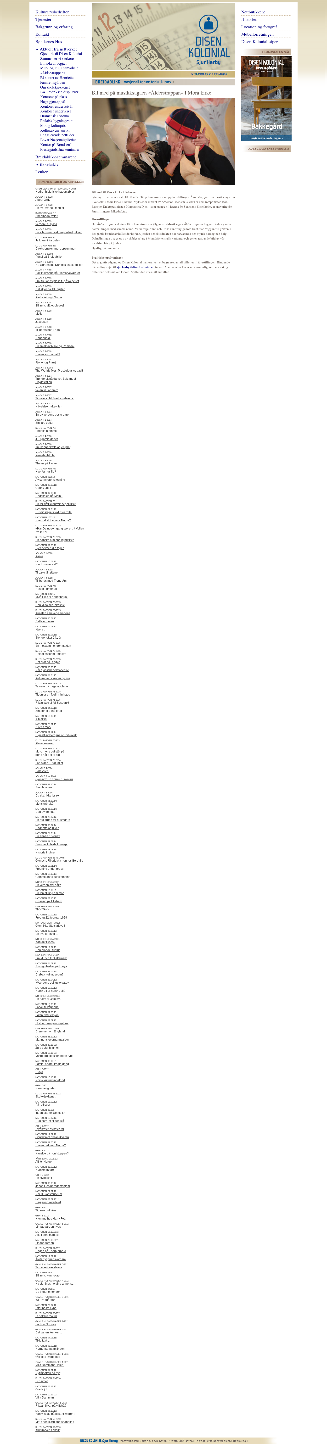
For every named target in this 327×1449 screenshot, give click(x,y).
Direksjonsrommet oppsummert (55, 248)
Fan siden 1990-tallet (49, 763)
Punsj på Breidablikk (48, 256)
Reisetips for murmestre (50, 654)
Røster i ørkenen (46, 589)
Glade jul (41, 1389)
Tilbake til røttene (46, 572)
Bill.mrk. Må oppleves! (49, 305)
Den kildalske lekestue (50, 605)
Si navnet (41, 1381)
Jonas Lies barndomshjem (52, 1186)
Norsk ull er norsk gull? (50, 990)
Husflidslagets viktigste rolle (53, 512)
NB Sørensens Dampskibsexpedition (59, 265)
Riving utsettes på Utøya (51, 966)
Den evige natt (44, 812)
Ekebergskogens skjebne (51, 1023)
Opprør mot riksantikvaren (52, 1137)
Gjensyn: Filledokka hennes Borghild (59, 860)
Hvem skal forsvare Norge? (53, 520)
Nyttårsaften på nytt (47, 1373)
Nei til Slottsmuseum (48, 1194)
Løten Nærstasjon (47, 1015)
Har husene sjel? (46, 564)
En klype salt (43, 1178)
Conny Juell (43, 488)
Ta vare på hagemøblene (51, 686)
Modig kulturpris (53, 125)
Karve (39, 556)
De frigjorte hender (47, 1291)
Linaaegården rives (48, 1226)
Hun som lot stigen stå (49, 1121)
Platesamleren (44, 743)
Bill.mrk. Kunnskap (47, 1275)
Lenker (41, 171)
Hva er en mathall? (47, 354)
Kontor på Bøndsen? (56, 144)
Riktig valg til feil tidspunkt (52, 702)
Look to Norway (45, 1324)
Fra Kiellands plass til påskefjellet (57, 281)
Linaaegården (44, 1243)
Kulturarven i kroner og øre (52, 678)
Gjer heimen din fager (49, 548)
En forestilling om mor (49, 893)
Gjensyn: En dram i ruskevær (54, 779)
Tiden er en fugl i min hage (52, 694)
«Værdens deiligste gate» (52, 982)
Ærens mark (43, 727)
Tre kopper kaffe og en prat (52, 447)
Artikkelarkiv (47, 164)
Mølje (39, 313)
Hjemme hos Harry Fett (50, 1218)
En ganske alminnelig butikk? (54, 540)
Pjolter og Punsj (45, 362)
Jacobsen (41, 321)
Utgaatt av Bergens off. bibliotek (56, 735)
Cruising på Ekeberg (48, 901)
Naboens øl (43, 338)
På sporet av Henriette (56, 77)
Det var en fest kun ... (48, 1332)
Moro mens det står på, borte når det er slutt (50, 753)
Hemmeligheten (45, 1088)
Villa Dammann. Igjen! (49, 1365)
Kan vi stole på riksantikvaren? (55, 1414)
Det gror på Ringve (47, 662)
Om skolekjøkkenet (55, 86)
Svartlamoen (43, 787)
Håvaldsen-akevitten (48, 406)
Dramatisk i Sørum (54, 115)
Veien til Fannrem (46, 390)
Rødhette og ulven (47, 828)
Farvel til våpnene (47, 1007)
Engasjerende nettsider (57, 134)
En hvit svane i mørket (49, 208)
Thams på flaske (46, 463)
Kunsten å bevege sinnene (52, 613)
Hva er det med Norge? (50, 1145)
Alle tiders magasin (47, 1235)
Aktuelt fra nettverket (58, 49)
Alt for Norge (43, 1161)
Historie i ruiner (45, 852)
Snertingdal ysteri (46, 216)
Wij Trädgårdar (45, 1300)
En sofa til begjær (53, 63)
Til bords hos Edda (47, 330)
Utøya (39, 1072)
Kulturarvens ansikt (54, 130)
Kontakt (42, 34)
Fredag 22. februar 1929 (51, 917)
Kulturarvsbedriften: (53, 12)
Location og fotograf (259, 26)
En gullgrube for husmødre (52, 820)
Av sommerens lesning (50, 479)
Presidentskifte (45, 455)
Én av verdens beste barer (52, 414)
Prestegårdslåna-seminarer (59, 149)
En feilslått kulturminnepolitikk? (55, 504)
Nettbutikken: (253, 12)
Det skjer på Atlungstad (50, 289)
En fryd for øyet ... (46, 934)
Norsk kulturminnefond (50, 1080)
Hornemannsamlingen (50, 1348)
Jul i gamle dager (46, 439)
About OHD (42, 199)
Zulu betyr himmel (47, 1047)
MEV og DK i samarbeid (59, 67)
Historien (249, 19)
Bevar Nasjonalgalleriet (58, 139)
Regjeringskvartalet (48, 1202)
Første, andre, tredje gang (52, 1064)
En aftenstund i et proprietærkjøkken (58, 232)
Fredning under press (49, 868)
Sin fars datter (44, 422)
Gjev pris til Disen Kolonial (61, 53)
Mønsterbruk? (44, 803)
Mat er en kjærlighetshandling (54, 1422)
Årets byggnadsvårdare (50, 1259)
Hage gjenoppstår (53, 101)
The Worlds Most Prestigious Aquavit (59, 370)
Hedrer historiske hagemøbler (54, 191)
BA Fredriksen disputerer (59, 91)
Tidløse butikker (45, 1210)
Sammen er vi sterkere (57, 58)
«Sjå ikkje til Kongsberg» (51, 597)
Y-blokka (41, 719)
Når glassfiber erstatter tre (52, 670)
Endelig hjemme (46, 431)
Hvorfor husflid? (45, 471)
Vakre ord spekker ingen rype (54, 1056)
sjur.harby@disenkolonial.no (135, 267)
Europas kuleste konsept (51, 844)
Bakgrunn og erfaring (54, 26)
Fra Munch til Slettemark (51, 958)
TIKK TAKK (42, 909)
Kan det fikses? (45, 942)
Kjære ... (40, 629)
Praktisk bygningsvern (56, 120)
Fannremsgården (52, 82)
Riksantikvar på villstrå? (50, 1405)
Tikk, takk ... (42, 1340)
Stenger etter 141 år (48, 637)
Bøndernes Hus (48, 41)
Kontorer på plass (53, 96)
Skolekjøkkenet (45, 1096)
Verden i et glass (46, 224)
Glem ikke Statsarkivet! (50, 925)
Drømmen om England (50, 1031)
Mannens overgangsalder (52, 1039)
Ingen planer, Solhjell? (50, 1113)
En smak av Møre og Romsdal (54, 346)
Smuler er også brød (48, 711)
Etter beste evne (45, 1308)
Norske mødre (44, 1169)
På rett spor (42, 1104)
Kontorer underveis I (55, 110)
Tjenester (43, 19)
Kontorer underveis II (56, 106)
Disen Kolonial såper (259, 41)
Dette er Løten (44, 621)
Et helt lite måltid (46, 1316)
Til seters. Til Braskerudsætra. (54, 398)
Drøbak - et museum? (49, 974)
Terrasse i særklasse (48, 1267)
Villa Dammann (45, 1397)
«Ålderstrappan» (52, 72)
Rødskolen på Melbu (48, 496)
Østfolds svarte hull (47, 1357)
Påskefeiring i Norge (48, 297)
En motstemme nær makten (53, 645)
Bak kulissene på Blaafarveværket (57, 273)
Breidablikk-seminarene (56, 157)
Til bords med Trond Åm (51, 580)
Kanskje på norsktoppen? (52, 1153)
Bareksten (42, 771)
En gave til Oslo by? (48, 999)
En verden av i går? (48, 885)
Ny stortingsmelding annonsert (55, 1283)
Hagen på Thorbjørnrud (50, 1251)
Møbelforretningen (257, 34)
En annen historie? (47, 836)
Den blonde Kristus (47, 950)
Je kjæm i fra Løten (47, 240)
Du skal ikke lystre (47, 795)
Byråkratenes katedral (49, 1129)
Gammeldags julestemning (52, 877)
